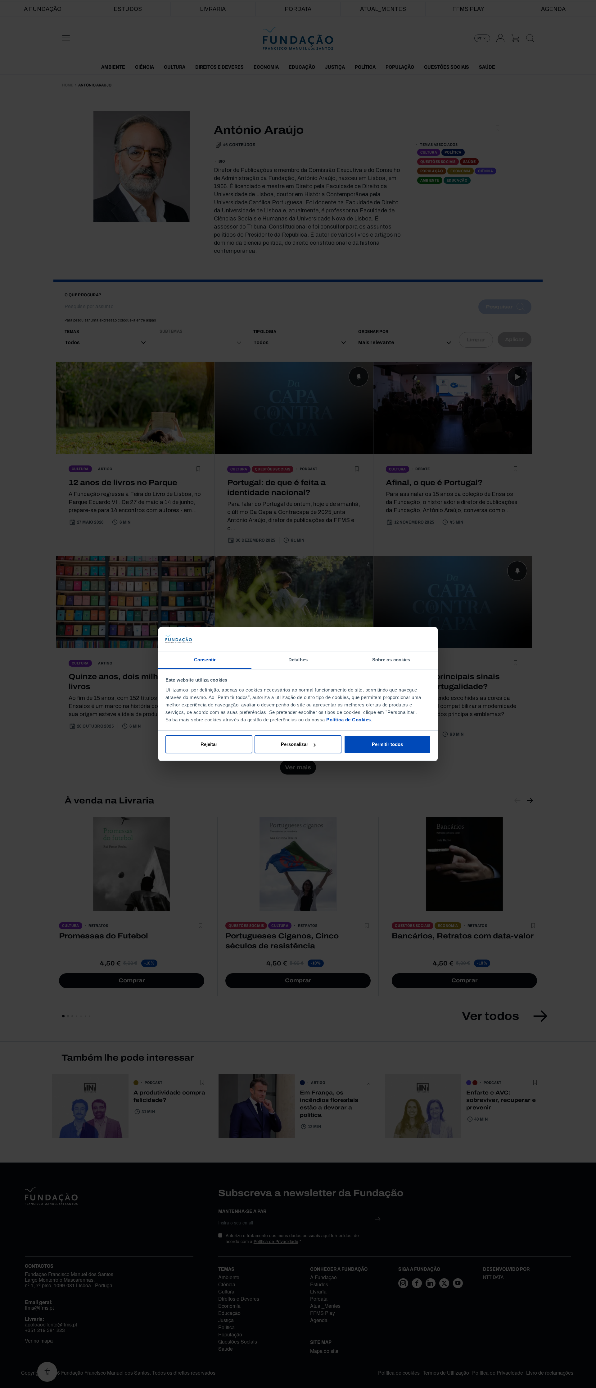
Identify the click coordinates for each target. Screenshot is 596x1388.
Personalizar (294, 744)
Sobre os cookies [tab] (391, 659)
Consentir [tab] (205, 659)
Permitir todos (387, 744)
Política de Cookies (348, 719)
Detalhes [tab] (298, 659)
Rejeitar (209, 744)
